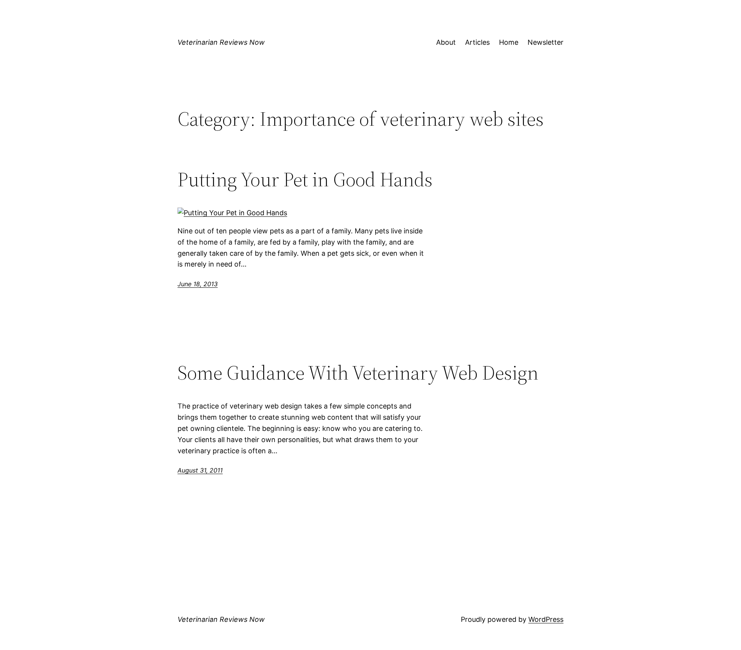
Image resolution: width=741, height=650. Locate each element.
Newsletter (545, 42)
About (446, 42)
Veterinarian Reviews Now (221, 42)
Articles (477, 42)
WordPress (545, 619)
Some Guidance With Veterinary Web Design (358, 372)
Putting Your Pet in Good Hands (305, 179)
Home (508, 42)
